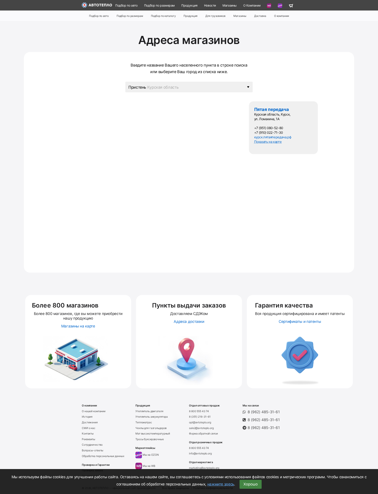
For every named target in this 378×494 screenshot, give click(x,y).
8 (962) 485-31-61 (264, 412)
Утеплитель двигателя (149, 411)
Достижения (90, 422)
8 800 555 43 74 (199, 411)
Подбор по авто (126, 5)
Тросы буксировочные (149, 439)
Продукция (189, 5)
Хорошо (250, 484)
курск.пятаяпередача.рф (272, 137)
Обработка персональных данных (103, 456)
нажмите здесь (220, 484)
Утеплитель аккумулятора (151, 416)
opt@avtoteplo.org (200, 422)
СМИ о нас (88, 428)
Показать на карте (268, 142)
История (87, 416)
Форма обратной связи (203, 433)
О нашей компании (93, 411)
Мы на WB (148, 466)
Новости (210, 5)
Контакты (88, 433)
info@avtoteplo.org (200, 453)
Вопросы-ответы (92, 450)
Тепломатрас (143, 422)
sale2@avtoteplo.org (201, 428)
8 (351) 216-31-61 (200, 416)
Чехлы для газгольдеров (151, 428)
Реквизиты (88, 439)
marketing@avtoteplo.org (204, 467)
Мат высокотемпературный (152, 433)
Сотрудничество (92, 444)
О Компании (251, 5)
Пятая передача (271, 109)
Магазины (229, 5)
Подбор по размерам (159, 5)
